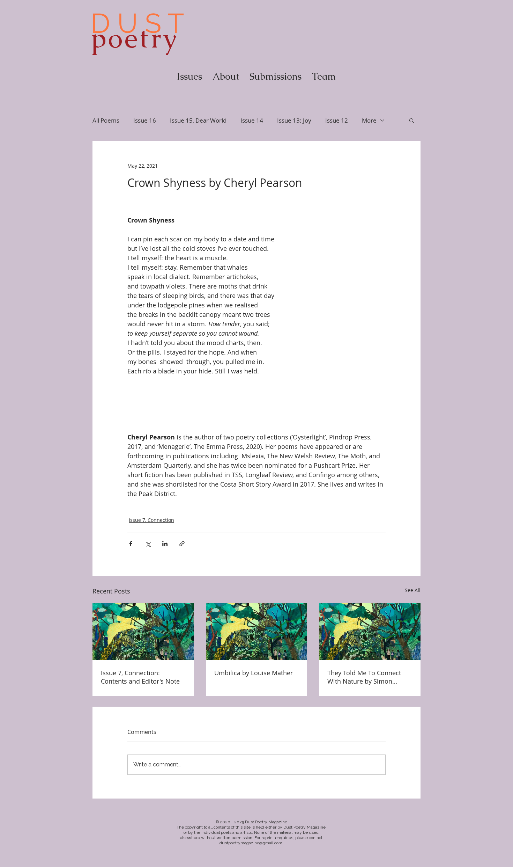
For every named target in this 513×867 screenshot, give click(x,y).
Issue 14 (251, 120)
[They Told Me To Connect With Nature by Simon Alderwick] (370, 631)
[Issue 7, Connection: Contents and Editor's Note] (143, 631)
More (369, 120)
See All (413, 590)
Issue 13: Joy (294, 120)
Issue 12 (336, 120)
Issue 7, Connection (151, 520)
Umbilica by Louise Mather (253, 673)
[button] (411, 120)
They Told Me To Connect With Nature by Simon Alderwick (364, 677)
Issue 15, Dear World (198, 120)
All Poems (105, 120)
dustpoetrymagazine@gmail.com (251, 842)
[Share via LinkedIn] (165, 543)
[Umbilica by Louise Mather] (256, 631)
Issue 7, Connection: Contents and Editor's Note (140, 677)
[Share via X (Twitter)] (147, 543)
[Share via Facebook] (130, 543)
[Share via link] (182, 543)
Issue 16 (144, 120)
